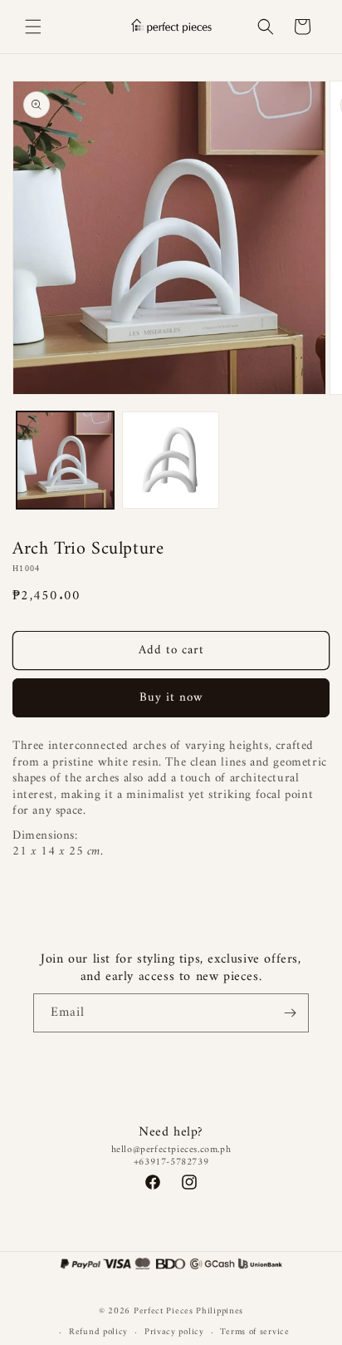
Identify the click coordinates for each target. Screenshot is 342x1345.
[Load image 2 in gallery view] (170, 460)
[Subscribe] (289, 1012)
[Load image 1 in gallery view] (65, 460)
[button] (33, 26)
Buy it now (171, 698)
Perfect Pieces (163, 1311)
